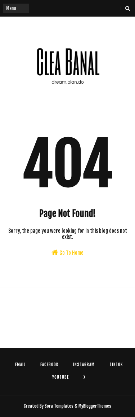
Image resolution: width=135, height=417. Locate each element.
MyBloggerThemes (94, 406)
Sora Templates (59, 406)
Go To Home (71, 253)
